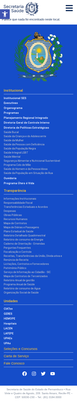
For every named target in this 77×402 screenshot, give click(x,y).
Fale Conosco (14, 363)
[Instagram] (33, 373)
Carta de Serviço (16, 356)
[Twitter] (43, 373)
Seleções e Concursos (20, 349)
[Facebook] (24, 373)
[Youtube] (52, 373)
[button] (5, 14)
